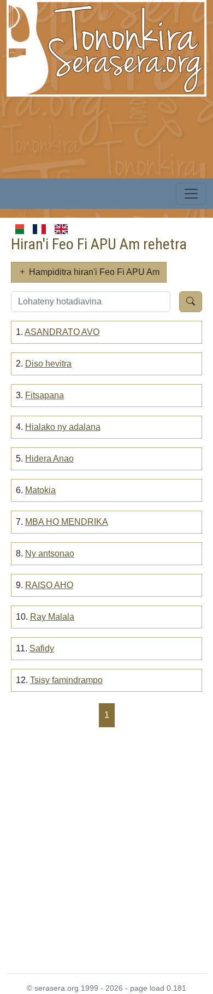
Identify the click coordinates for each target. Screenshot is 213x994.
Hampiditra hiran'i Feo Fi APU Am (93, 272)
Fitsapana (44, 395)
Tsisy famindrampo (66, 680)
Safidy (41, 648)
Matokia (40, 490)
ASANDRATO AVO (62, 332)
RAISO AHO (49, 585)
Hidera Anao (49, 458)
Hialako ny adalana (62, 427)
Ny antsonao (49, 553)
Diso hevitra (48, 363)
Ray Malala (52, 616)
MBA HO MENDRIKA (66, 521)
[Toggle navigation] (191, 194)
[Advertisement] (106, 849)
